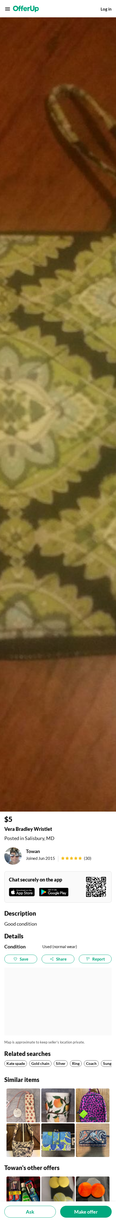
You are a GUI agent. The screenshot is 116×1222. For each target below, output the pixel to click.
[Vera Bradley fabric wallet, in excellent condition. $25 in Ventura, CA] (58, 1140)
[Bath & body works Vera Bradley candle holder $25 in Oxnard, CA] (58, 1105)
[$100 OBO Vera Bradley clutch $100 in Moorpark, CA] (93, 1140)
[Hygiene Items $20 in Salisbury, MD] (23, 1193)
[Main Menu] (7, 9)
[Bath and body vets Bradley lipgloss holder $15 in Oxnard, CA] (23, 1105)
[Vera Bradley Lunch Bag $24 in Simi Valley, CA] (93, 1105)
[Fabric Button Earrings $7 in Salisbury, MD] (93, 1193)
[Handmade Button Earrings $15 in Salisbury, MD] (58, 1193)
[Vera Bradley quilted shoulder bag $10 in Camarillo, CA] (23, 1140)
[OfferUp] (26, 9)
